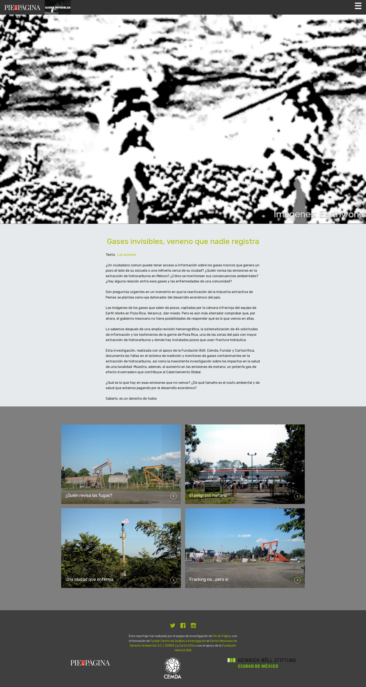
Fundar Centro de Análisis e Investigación (178, 641)
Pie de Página (222, 636)
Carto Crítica (188, 645)
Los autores (126, 255)
